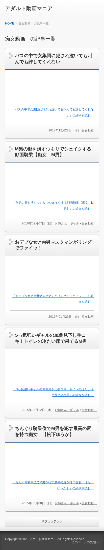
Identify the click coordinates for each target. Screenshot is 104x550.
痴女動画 (89, 130)
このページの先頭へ (85, 542)
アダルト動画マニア (29, 8)
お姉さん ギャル (67, 223)
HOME (9, 23)
